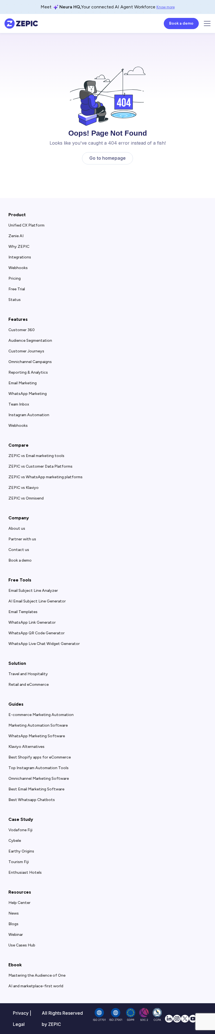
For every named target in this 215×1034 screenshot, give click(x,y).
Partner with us (22, 539)
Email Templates (23, 612)
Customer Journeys (26, 351)
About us (16, 528)
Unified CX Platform (26, 225)
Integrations (19, 257)
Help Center (19, 903)
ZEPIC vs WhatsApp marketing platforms (45, 477)
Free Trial (16, 289)
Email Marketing (22, 383)
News (13, 913)
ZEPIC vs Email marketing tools (36, 456)
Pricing (14, 278)
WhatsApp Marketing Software (36, 736)
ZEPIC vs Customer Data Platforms (40, 466)
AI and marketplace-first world (35, 986)
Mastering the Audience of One (37, 975)
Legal (19, 1024)
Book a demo (20, 560)
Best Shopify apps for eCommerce (39, 757)
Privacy (21, 1013)
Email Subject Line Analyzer (33, 590)
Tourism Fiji (18, 862)
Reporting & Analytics (28, 372)
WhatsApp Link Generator (32, 622)
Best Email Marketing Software (36, 789)
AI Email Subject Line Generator (37, 601)
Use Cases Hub (21, 945)
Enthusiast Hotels (25, 872)
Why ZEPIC (18, 246)
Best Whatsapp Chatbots (31, 800)
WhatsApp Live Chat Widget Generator (44, 644)
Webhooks (18, 268)
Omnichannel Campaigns (30, 362)
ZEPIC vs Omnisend (26, 498)
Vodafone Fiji (20, 830)
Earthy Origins (21, 851)
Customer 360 (21, 330)
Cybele (14, 840)
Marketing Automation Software (38, 725)
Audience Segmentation (30, 340)
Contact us (18, 550)
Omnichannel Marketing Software (38, 778)
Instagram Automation (28, 415)
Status (14, 300)
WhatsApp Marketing (27, 394)
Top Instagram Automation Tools (38, 768)
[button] (207, 23)
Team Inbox (18, 404)
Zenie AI (16, 236)
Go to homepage (107, 158)
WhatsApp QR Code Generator (36, 633)
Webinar (15, 934)
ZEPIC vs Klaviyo (23, 488)
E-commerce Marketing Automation (41, 715)
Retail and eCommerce (28, 684)
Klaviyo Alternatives (26, 747)
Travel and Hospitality (28, 674)
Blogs (13, 924)
